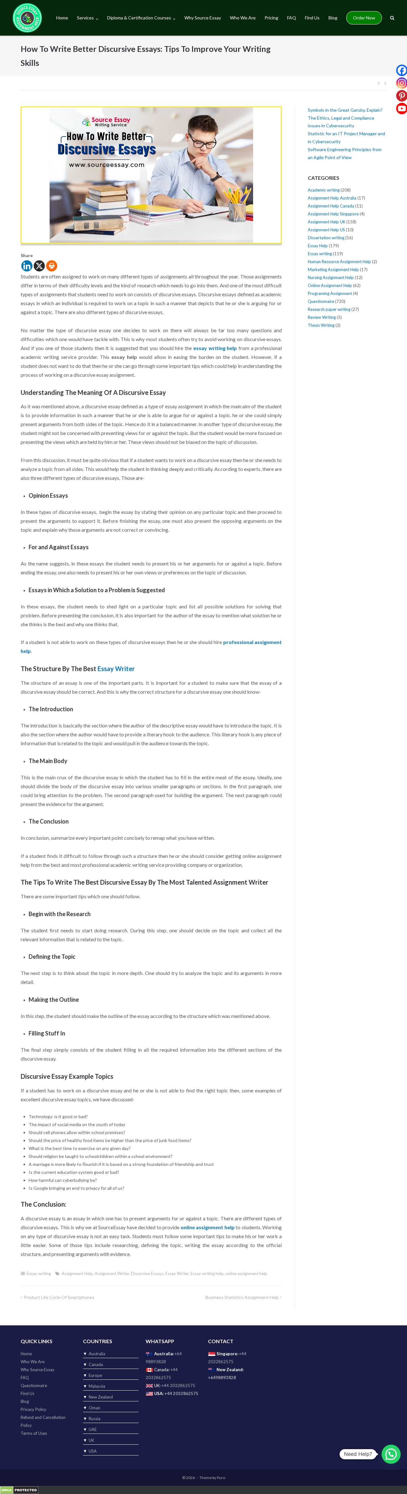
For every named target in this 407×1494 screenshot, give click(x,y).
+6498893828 (222, 1377)
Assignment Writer (112, 1273)
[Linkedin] (26, 265)
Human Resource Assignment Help (339, 261)
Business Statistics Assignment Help (242, 1297)
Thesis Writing (321, 325)
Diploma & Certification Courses (139, 17)
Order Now (364, 17)
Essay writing (39, 1273)
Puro (221, 1477)
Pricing (271, 17)
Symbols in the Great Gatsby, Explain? (345, 110)
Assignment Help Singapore (333, 213)
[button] (391, 1454)
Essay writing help (207, 1273)
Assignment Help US (326, 229)
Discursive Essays (147, 1273)
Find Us (312, 17)
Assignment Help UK (326, 221)
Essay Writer (177, 1273)
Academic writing (324, 190)
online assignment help (246, 1273)
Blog (332, 17)
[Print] (51, 265)
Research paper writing (329, 309)
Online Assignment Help (330, 285)
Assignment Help (77, 1273)
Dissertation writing (326, 237)
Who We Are (243, 17)
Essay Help (318, 245)
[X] (39, 265)
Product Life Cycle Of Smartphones (59, 1297)
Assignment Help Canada (331, 205)
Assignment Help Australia (332, 197)
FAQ (291, 17)
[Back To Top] (391, 1478)
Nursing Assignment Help (331, 277)
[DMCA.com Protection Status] (19, 1489)
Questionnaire (321, 301)
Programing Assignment (330, 293)
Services (85, 17)
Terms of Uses (34, 1433)
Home (62, 17)
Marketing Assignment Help (333, 269)
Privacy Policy (33, 1409)
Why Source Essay (202, 17)
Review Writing (322, 317)
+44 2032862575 (178, 1385)
